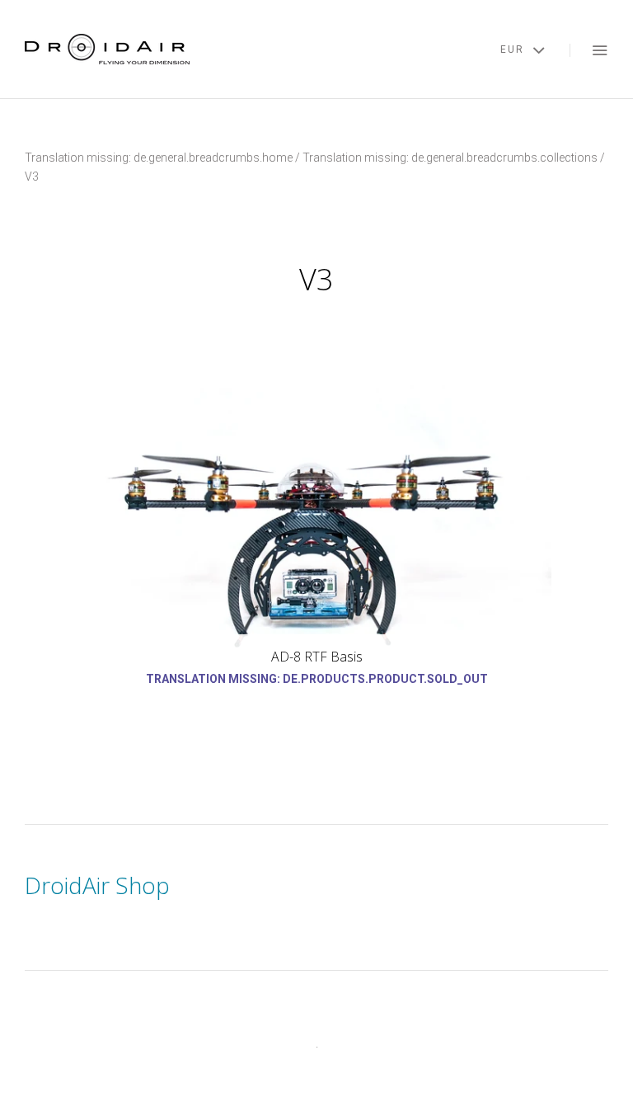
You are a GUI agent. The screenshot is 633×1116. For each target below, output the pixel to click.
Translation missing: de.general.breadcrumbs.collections (450, 157)
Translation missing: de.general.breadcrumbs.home (159, 157)
